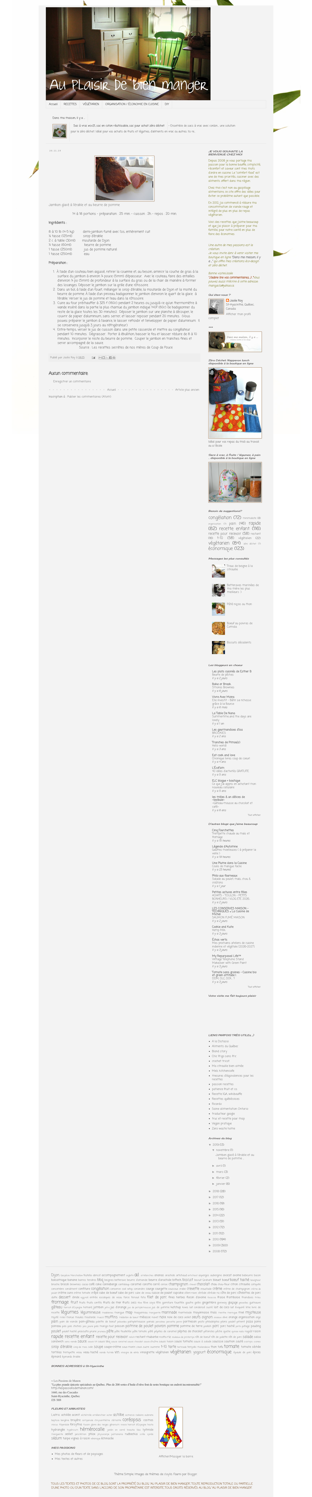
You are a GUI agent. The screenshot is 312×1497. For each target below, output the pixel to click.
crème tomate (82, 1293)
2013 (216, 1221)
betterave (120, 1280)
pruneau (102, 1331)
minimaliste (249, 518)
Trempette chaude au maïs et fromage (231, 835)
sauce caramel (119, 1341)
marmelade (185, 1313)
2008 (217, 1251)
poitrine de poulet (139, 1326)
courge (150, 1289)
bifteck (176, 1280)
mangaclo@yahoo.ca (221, 286)
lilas (139, 1430)
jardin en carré (116, 1430)
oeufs (196, 1317)
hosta (150, 1424)
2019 (216, 1145)
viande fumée (106, 1352)
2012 (216, 1227)
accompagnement (113, 1275)
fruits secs (129, 1303)
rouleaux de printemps (183, 1337)
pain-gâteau (86, 1322)
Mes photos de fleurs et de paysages (79, 1454)
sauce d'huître (151, 1341)
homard (87, 1307)
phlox (91, 1434)
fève (140, 1303)
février (221, 1178)
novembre (223, 1150)
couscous (173, 1289)
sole (90, 1347)
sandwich (57, 1341)
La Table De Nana (223, 713)
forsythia (76, 1424)
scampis (248, 1341)
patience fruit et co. (224, 1089)
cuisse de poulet (162, 1293)
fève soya (149, 1303)
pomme (173, 1326)
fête (158, 1303)
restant (256, 534)
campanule (87, 1420)
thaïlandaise (203, 1347)
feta (143, 1297)
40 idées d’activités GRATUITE (230, 771)
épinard (56, 1357)
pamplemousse (136, 1322)
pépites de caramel (165, 1331)
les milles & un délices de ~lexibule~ (228, 798)
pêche (218, 1331)
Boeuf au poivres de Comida (239, 625)
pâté (150, 1331)
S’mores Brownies (223, 687)
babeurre (247, 1275)
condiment (71, 1289)
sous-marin (128, 1347)
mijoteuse (253, 1312)
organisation (214, 524)
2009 (217, 1245)
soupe (98, 1346)
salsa (257, 1337)
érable (76, 1357)
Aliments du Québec (225, 1046)
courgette (161, 1289)
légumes (70, 1312)
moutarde (90, 1317)
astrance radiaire (134, 1415)
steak (139, 1347)
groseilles (243, 1303)
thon (214, 1347)
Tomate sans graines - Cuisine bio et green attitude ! (234, 973)
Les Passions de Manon (67, 1381)
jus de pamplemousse (139, 1307)
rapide (255, 523)
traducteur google (223, 1114)
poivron (160, 1326)
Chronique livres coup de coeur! (231, 758)
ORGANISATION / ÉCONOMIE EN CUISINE (132, 104)
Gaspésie (65, 1275)
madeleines (107, 1312)
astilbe (118, 1414)
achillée (66, 1415)
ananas (159, 1275)
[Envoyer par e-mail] (100, 357)
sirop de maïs (80, 1347)
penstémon (80, 1434)
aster (109, 1415)
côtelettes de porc (249, 1293)
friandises (247, 1297)
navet (155, 1317)
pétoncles (208, 1331)
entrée (94, 1297)
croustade (206, 1289)
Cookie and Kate (222, 927)
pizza (249, 1322)
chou (214, 1284)
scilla (142, 1434)
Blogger (192, 1474)
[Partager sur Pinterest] (114, 357)
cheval (192, 1284)
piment (241, 1322)
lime (248, 1307)
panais (150, 1322)
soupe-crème (112, 1347)
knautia (131, 1430)
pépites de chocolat (190, 1331)
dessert (64, 1297)
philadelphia (212, 1322)
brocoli (65, 1284)
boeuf (225, 1280)
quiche (227, 1331)
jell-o (107, 1307)
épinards (67, 1357)
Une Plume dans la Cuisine (229, 863)
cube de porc (126, 1293)
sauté (239, 1341)
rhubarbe (152, 1337)
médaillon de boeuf (128, 1317)
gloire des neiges (99, 1424)
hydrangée (58, 1430)
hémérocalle (92, 1429)
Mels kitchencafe (223, 1071)
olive (225, 1317)
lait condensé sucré (201, 1307)
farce (127, 1297)
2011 (216, 1233)
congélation (220, 517)
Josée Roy (236, 301)
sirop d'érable (61, 1346)
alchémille (86, 1415)
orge (258, 1317)
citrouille (244, 1284)
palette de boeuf (106, 1322)
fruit (74, 1302)
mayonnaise (201, 1313)
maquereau (141, 1313)
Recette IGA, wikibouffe (227, 1094)
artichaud (181, 1275)
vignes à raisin (80, 1438)
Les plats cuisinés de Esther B (232, 671)
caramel (136, 1284)
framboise (233, 1297)
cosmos (148, 1420)
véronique (95, 1438)
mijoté (54, 1317)
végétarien (218, 543)
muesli (100, 1317)
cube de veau (143, 1293)
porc (216, 1326)
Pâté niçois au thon (239, 604)
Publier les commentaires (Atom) (89, 397)
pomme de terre (191, 1326)
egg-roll (84, 1297)
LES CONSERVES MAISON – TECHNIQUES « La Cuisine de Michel (230, 911)
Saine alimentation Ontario (230, 1109)
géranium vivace (118, 1424)
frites (258, 1297)
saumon (229, 1341)
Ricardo (217, 1104)
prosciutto (83, 1331)
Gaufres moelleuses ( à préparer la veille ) (234, 852)
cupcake (178, 1293)
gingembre (209, 1303)
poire (257, 1322)
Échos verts (219, 940)
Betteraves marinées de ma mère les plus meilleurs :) (243, 588)
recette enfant (234, 528)
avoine (237, 1275)
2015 (216, 1209)
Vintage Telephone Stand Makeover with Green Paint (229, 961)
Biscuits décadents (239, 643)
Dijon (55, 1275)
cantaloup (123, 1284)
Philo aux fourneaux (224, 876)
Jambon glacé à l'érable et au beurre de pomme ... (235, 1157)
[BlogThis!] (103, 357)
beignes (109, 1280)
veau (79, 1352)
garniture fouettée (173, 1303)
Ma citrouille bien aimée (227, 1066)
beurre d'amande (137, 1280)
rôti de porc (235, 1337)
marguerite (155, 1312)
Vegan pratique (222, 1123)
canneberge (110, 1284)
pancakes (160, 1322)
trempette (69, 1352)
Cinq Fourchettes (223, 830)
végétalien (245, 538)
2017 (216, 1197)
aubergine (216, 1275)
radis (241, 1331)
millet (63, 1317)
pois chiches (74, 1326)
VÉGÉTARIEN (91, 104)
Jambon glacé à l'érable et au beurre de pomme (84, 205)
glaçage (233, 1303)
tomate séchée (251, 1347)
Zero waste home (223, 1129)
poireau (56, 1326)
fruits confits (94, 1303)
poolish (207, 1326)
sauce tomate (183, 1341)
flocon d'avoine (196, 1297)
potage (246, 1326)
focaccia (211, 1297)
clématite (116, 1420)
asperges (203, 1275)
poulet (56, 1331)
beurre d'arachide (160, 1280)
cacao (85, 1284)
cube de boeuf (108, 1293)
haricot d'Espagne (73, 1307)
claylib (168, 1474)
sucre (146, 1347)
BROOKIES (219, 733)
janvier (221, 1184)
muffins (111, 1317)
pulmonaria (117, 1434)
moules (79, 1317)
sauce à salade (202, 1342)
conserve (115, 1289)
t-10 (220, 538)
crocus (54, 1424)
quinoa (234, 1331)
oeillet (187, 1317)
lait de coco (221, 1307)
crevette (193, 1288)
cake (98, 1284)
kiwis (185, 1307)
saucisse (217, 1341)
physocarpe (103, 1434)
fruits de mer (112, 1303)
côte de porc (228, 1293)
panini (179, 1322)
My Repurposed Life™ (226, 956)
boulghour (255, 1280)
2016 (216, 1203)
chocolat (203, 1284)
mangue (119, 1313)
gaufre (189, 1303)
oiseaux (218, 1317)
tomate (231, 1346)
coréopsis (131, 1419)
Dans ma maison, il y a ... (69, 118)
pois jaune (88, 1326)
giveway (222, 1303)
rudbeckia (131, 1434)
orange (233, 1317)
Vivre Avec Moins (223, 697)
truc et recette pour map (228, 1119)
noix (162, 1317)
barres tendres (87, 1280)
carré (156, 1284)
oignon (207, 1317)
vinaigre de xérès (130, 1352)
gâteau (56, 1307)
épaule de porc (242, 1352)
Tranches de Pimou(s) (226, 742)
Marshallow (77, 1275)
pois (64, 1326)
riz (169, 1337)
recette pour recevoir (224, 533)
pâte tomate (139, 1331)
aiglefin (130, 1275)
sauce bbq (104, 1342)
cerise (164, 1284)
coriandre (139, 1289)
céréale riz (213, 1293)
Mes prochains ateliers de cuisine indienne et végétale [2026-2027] (233, 945)
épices (257, 1352)
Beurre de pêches (223, 675)
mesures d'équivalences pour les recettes (233, 1078)
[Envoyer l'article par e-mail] (93, 358)
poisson (119, 1326)
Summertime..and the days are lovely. (231, 718)
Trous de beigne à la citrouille (240, 568)
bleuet (217, 1280)
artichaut (193, 1275)
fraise (221, 1297)
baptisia (55, 1420)
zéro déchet (250, 544)
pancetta (170, 1322)
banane (72, 1280)
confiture (84, 1289)
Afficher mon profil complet (229, 316)
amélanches (147, 1275)
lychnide (148, 1430)
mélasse (144, 1317)
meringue (232, 1312)
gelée (197, 1303)
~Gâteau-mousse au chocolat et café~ (232, 805)
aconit (76, 1415)
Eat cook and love (223, 755)
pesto (201, 1322)
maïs (213, 1313)
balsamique (58, 1280)
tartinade (182, 1347)
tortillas (56, 1352)
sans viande (71, 1341)
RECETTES (70, 104)
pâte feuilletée (122, 1331)
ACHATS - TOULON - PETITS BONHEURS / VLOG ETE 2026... (231, 897)
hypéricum (72, 1430)
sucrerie (155, 1347)
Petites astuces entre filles (229, 892)
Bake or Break (221, 684)
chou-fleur (224, 1284)
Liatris (55, 1415)
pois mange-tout (104, 1326)
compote (256, 1284)
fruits (82, 1303)
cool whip (127, 1289)
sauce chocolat (135, 1341)
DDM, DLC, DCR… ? (223, 978)
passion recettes (223, 1084)
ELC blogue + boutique (226, 781)
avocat (227, 1275)
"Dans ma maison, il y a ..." (234, 259)
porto (238, 1326)
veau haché (90, 1352)
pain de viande (69, 1322)
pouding (256, 1326)
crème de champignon (236, 1289)
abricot (97, 1275)
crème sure (65, 1293)
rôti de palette (219, 1337)
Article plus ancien (187, 390)
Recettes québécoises (226, 1099)
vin (117, 1352)
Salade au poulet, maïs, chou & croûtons (231, 881)
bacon (257, 1275)
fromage (60, 1302)
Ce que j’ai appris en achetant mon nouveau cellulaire (234, 786)
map (129, 1312)
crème (217, 1288)
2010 (216, 1239)
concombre (57, 1289)
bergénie (65, 1420)
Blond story (219, 1051)
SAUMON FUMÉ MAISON (228, 917)
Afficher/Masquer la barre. (176, 1456)
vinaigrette (147, 1352)
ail (137, 1274)
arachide (170, 1275)
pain (232, 523)
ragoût (248, 1331)
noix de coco (175, 1317)
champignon (178, 1284)
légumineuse (90, 1312)
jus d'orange (118, 1307)
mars (220, 1172)
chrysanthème (102, 1420)
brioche (55, 1284)
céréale (202, 1293)
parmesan (190, 1322)
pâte (110, 1331)
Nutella (88, 1275)
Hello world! (219, 746)
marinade (169, 1312)
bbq (100, 1279)
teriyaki (191, 1347)
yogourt (199, 1352)
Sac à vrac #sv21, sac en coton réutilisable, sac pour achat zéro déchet (118, 126)
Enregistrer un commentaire (72, 381)
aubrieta (149, 1415)
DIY (167, 104)
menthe (222, 1312)
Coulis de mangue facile (227, 866)
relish (132, 1337)
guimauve (255, 1303)
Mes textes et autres (69, 1459)
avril (219, 1166)
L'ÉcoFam (218, 768)
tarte (172, 1346)
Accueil (53, 104)
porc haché (227, 1326)
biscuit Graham (203, 1280)
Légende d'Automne (225, 847)
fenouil (135, 1297)
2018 (216, 1191)
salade (248, 1336)
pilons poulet (227, 1322)
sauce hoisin (166, 1342)
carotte (147, 1284)
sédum (56, 1438)
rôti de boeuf (202, 1337)
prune (93, 1331)
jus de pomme (160, 1307)
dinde (75, 1297)
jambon (98, 1307)
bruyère (76, 1420)
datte (54, 1297)
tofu (220, 1347)
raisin (257, 1331)
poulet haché (69, 1331)
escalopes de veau (110, 1297)
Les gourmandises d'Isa (227, 730)
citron (234, 1284)
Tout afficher (254, 815)
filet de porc (157, 1297)
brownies (75, 1284)
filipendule (64, 1424)
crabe (182, 1289)
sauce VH (93, 1341)
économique (220, 548)
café (91, 1284)
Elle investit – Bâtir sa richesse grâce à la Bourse (231, 702)
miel (241, 1313)
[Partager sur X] (107, 357)
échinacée (107, 1438)
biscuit (188, 1279)
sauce (82, 1341)
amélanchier (99, 1415)
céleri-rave (190, 1293)
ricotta (162, 1337)
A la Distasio (220, 1041)
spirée (150, 1434)
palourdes (122, 1322)
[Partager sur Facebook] (110, 357)
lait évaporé (237, 1307)
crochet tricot (220, 1061)
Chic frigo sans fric (224, 1056)
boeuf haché (239, 1279)
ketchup (176, 1307)
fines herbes (176, 1297)
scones (257, 1341)
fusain (86, 1424)
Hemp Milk (218, 930)
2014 (216, 1215)
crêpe (94, 1293)
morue (70, 1317)
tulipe (66, 1438)
